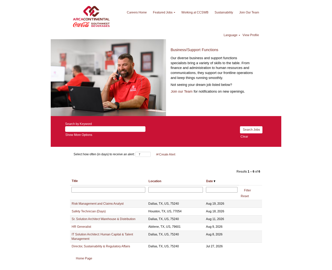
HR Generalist (81, 226)
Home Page (84, 258)
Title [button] (75, 181)
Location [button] (155, 181)
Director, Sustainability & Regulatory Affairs (101, 246)
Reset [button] (245, 196)
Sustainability (224, 12)
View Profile (250, 35)
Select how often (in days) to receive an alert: (104, 154)
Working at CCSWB (194, 12)
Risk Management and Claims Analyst (98, 203)
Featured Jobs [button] (163, 12)
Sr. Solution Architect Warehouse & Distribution (103, 219)
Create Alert (166, 154)
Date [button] (210, 181)
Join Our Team (249, 12)
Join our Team (182, 91)
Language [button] (231, 35)
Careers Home (137, 12)
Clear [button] (244, 136)
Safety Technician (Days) (89, 211)
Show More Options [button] (78, 134)
